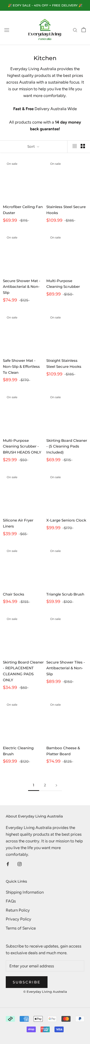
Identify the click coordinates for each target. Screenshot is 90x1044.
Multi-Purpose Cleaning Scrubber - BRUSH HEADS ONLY (22, 446)
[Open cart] (84, 29)
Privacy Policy (18, 919)
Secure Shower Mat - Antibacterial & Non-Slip (21, 286)
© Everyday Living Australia (45, 991)
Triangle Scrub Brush (65, 594)
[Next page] (56, 785)
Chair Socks (13, 594)
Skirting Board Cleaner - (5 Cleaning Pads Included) (66, 446)
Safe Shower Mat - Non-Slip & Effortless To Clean (21, 366)
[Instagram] (20, 863)
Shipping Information (25, 892)
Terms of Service (21, 928)
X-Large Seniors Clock (66, 520)
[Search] (75, 30)
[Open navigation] (6, 30)
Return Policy (18, 910)
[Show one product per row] (74, 146)
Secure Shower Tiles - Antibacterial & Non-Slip (65, 668)
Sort (31, 146)
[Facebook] (8, 863)
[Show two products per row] (83, 146)
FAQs (11, 901)
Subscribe (27, 982)
